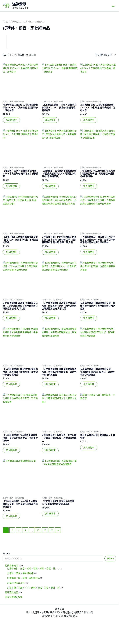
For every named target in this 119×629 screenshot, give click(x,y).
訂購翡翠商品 (14, 21)
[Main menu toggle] (113, 6)
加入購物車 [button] (11, 120)
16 (45, 530)
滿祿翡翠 (19, 4)
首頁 (5, 21)
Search (6, 553)
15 (38, 530)
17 (51, 530)
